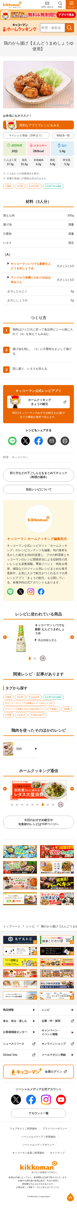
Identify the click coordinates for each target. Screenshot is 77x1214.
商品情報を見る (47, 640)
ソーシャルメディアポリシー (38, 1144)
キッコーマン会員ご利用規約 (28, 1152)
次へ (72, 637)
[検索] (69, 27)
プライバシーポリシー (55, 1128)
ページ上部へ (70, 1197)
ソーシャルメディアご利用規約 (38, 1136)
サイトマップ (57, 1152)
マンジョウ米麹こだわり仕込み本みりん (31, 280)
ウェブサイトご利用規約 (23, 1128)
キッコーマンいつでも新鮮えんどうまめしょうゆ (31, 266)
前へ (5, 637)
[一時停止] (42, 658)
